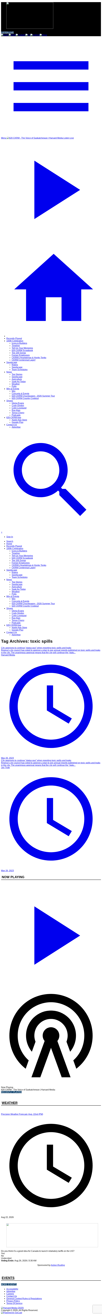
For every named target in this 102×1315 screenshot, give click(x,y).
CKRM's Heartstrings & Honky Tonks (29, 357)
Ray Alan (16, 410)
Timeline (16, 345)
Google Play (17, 422)
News (9, 372)
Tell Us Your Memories (22, 348)
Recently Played (14, 338)
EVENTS (8, 1278)
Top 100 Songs (19, 353)
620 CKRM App (13, 417)
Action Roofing (58, 1265)
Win (13, 391)
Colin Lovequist (19, 408)
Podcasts (16, 415)
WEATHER (10, 1103)
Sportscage (11, 362)
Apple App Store (19, 420)
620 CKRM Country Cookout (25, 398)
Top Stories (17, 374)
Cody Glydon (18, 405)
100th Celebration (14, 341)
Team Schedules (19, 369)
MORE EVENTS (9, 1284)
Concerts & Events (20, 393)
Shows (9, 401)
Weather (16, 384)
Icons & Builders (19, 343)
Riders (15, 365)
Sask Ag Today (19, 381)
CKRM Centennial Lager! (23, 360)
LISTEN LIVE (7, 32)
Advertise (16, 427)
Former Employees (21, 355)
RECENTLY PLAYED (11, 1092)
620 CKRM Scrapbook (22, 350)
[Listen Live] (51, 934)
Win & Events (12, 389)
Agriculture (17, 379)
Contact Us (11, 425)
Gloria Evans (18, 403)
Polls (14, 386)
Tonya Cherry (18, 413)
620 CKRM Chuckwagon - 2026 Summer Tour (33, 396)
